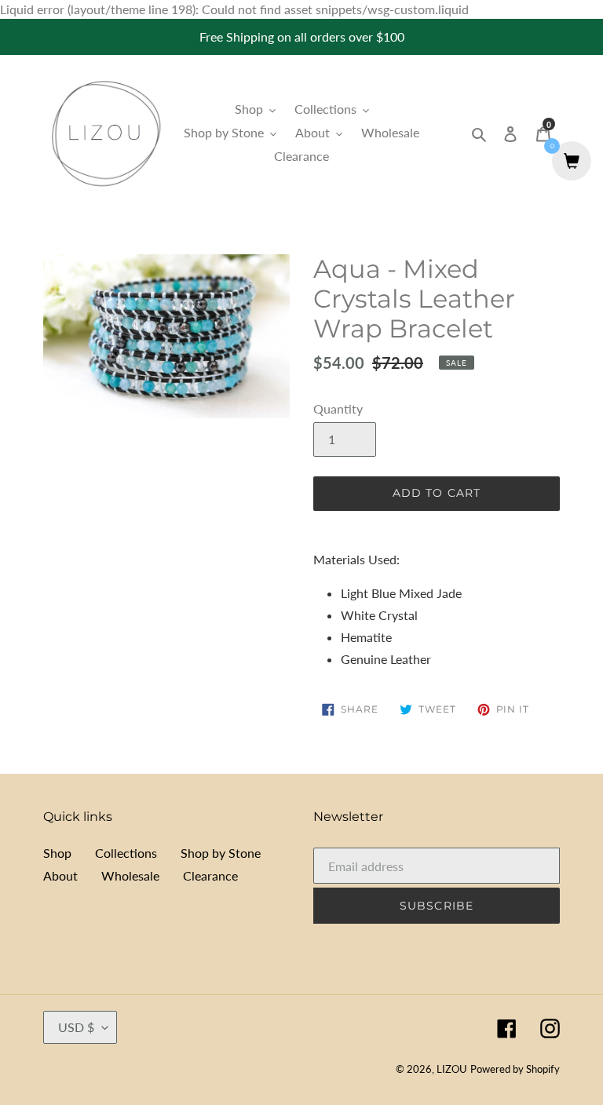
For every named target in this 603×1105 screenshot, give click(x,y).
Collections (126, 852)
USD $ (76, 1026)
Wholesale (130, 875)
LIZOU (452, 1069)
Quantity (338, 408)
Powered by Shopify (515, 1069)
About (60, 875)
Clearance (210, 875)
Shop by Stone (221, 852)
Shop (57, 852)
